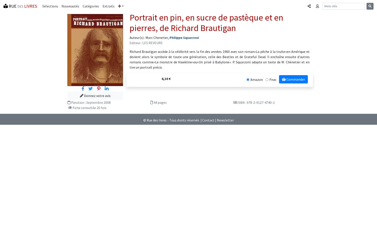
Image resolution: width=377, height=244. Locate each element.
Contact (208, 120)
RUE (22, 6)
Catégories (91, 6)
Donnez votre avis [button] (97, 95)
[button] (120, 6)
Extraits (109, 6)
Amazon (256, 79)
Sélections (50, 6)
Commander (295, 79)
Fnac (272, 79)
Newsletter (225, 120)
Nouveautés (70, 6)
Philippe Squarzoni (184, 37)
